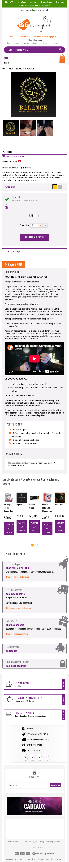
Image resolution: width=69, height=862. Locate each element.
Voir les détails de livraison (18, 576)
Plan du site (38, 847)
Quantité (24, 225)
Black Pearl (59, 504)
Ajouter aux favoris (15, 156)
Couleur (10, 187)
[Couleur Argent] (60, 187)
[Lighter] (22, 498)
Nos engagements (53, 841)
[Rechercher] (61, 50)
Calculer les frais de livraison (19, 608)
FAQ (42, 841)
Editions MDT (11, 161)
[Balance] (10, 128)
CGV (28, 847)
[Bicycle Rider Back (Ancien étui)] (47, 498)
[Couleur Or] (55, 187)
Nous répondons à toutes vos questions (30, 714)
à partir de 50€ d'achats (29, 699)
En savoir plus (13, 264)
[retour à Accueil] (3, 69)
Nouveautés (26, 10)
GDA (59, 859)
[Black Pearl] (60, 498)
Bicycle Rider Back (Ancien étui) (47, 507)
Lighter (19, 504)
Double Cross (32, 506)
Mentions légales (31, 841)
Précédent (29, 142)
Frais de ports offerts (38, 739)
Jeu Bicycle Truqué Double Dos (8, 507)
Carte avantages (34, 745)
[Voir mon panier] (62, 59)
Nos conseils (33, 750)
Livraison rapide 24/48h (38, 734)
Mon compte (47, 10)
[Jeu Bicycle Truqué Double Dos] (9, 498)
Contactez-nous (14, 841)
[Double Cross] (34, 498)
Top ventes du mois (14, 554)
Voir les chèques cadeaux (17, 633)
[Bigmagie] (34, 24)
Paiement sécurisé (34, 728)
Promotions (38, 10)
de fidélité (23, 684)
